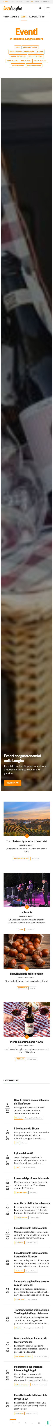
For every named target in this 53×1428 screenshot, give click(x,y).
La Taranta (26, 912)
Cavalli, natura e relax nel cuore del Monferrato (31, 1101)
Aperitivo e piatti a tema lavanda (32, 1203)
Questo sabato (18, 65)
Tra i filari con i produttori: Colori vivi (26, 841)
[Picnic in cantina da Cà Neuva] (27, 1019)
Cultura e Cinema (30, 47)
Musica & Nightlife (18, 56)
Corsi (18, 47)
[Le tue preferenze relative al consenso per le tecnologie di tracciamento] (48, 1423)
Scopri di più (13, 783)
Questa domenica (34, 65)
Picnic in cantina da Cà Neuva (26, 1041)
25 (39, 1423)
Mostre (40, 52)
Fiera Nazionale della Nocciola (26, 973)
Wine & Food (25, 61)
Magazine (33, 17)
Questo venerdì (40, 61)
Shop (42, 17)
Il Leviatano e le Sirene (26, 1128)
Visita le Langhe (11, 17)
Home (6, 2)
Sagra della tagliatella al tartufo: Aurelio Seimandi (31, 1283)
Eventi (24, 17)
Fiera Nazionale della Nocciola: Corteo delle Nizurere (31, 1254)
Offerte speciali (35, 56)
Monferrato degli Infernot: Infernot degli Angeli (28, 1368)
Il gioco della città (23, 1153)
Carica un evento (42, 2)
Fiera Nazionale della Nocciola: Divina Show (31, 1396)
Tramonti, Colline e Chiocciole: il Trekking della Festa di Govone (31, 1311)
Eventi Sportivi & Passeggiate (22, 52)
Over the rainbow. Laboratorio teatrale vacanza (30, 1340)
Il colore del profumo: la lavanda (31, 1178)
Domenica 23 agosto (27, 978)
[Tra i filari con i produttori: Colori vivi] (27, 819)
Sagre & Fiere (12, 61)
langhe (13, 8)
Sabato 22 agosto (26, 845)
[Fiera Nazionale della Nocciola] (27, 951)
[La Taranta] (27, 890)
